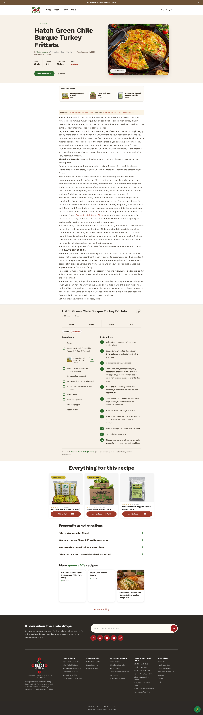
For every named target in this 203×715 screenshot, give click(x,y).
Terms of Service (101, 709)
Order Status (114, 662)
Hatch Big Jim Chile (69, 675)
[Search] (162, 9)
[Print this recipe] (138, 311)
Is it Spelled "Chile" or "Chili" (142, 684)
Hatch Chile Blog (164, 665)
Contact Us (114, 675)
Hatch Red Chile (92, 665)
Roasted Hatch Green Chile (81, 112)
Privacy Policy (91, 709)
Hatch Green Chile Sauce (71, 668)
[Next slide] (198, 2)
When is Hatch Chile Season (141, 678)
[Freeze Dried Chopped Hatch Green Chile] (137, 487)
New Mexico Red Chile (142, 692)
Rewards (161, 675)
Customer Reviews (164, 668)
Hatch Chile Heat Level (142, 670)
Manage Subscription (117, 678)
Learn (65, 10)
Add (93, 360)
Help (73, 10)
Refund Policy (112, 709)
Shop (48, 10)
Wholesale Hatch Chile (166, 672)
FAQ (159, 682)
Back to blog (103, 609)
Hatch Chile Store (98, 707)
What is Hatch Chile (141, 664)
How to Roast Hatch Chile (143, 674)
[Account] (166, 9)
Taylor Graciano (42, 52)
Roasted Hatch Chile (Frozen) (79, 359)
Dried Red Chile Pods (70, 665)
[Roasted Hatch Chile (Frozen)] (66, 489)
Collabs (160, 678)
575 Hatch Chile (92, 668)
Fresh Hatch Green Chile (98, 509)
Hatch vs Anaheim (140, 667)
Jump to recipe (43, 73)
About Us (161, 662)
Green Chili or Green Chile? (144, 688)
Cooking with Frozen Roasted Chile (118, 112)
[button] (170, 9)
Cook (56, 10)
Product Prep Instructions (119, 672)
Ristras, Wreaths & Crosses (72, 678)
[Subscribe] (174, 628)
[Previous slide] (4, 2)
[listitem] (93, 638)
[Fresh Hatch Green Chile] (101, 489)
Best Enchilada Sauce (70, 672)
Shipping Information (117, 665)
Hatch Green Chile (93, 662)
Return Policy (115, 668)
